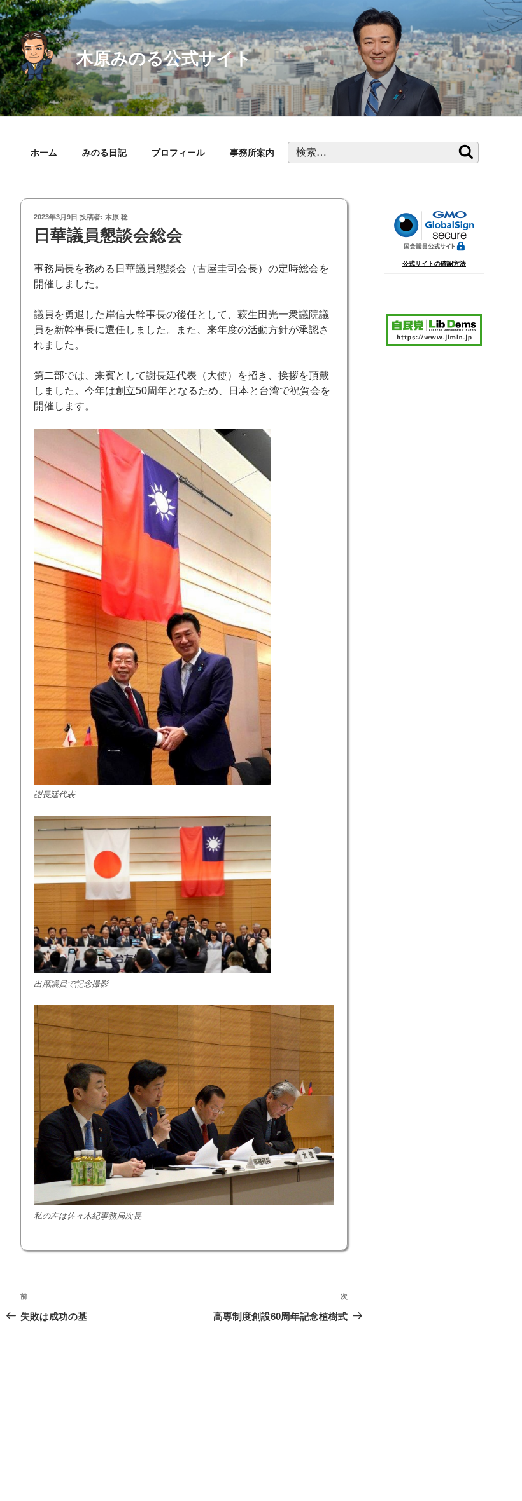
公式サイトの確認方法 (434, 263)
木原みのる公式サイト (164, 58)
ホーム (44, 152)
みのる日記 (104, 152)
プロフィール (178, 152)
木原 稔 (116, 217)
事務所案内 (252, 152)
